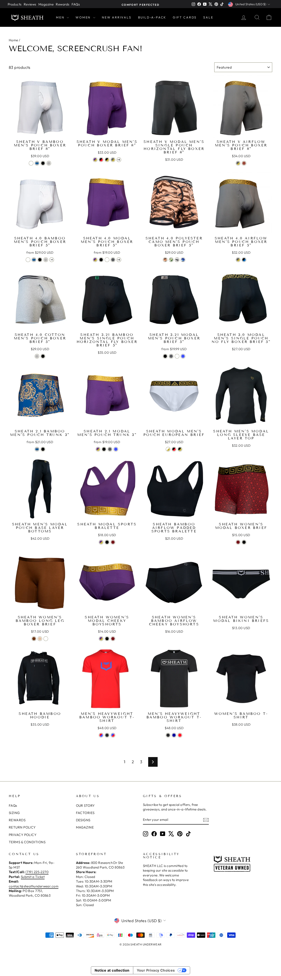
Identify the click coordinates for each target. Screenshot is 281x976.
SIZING (14, 813)
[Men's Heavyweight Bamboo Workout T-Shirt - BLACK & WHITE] (168, 735)
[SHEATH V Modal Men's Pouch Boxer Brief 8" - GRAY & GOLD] (113, 160)
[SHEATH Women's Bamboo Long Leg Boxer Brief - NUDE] (40, 639)
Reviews (30, 4)
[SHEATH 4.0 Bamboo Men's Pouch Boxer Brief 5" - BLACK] (40, 260)
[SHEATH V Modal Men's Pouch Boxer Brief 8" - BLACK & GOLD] (107, 160)
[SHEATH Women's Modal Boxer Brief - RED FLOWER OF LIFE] (238, 542)
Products (15, 4)
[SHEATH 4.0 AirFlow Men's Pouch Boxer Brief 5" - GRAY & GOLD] (238, 260)
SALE (208, 17)
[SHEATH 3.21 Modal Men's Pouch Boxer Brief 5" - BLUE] (183, 356)
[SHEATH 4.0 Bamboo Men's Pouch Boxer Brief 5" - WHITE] (28, 260)
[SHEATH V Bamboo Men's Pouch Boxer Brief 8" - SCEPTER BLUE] (37, 163)
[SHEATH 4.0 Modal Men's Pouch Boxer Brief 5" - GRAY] (113, 260)
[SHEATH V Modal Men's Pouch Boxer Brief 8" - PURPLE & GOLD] (95, 160)
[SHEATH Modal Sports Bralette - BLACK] (107, 542)
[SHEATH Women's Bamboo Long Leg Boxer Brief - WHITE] (46, 639)
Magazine (46, 4)
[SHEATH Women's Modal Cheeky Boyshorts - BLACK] (107, 639)
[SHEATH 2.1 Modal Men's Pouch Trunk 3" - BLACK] (104, 449)
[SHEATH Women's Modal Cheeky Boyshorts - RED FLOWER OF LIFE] (113, 639)
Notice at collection (112, 970)
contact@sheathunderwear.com (33, 886)
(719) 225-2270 (37, 872)
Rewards (62, 4)
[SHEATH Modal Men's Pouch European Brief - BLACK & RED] (174, 449)
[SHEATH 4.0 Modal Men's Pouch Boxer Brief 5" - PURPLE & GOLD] (95, 260)
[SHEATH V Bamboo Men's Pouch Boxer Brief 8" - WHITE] (31, 163)
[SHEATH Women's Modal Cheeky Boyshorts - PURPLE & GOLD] (101, 639)
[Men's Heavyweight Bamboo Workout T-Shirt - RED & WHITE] (180, 735)
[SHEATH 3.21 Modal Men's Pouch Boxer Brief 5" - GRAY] (171, 356)
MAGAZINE (85, 827)
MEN (61, 17)
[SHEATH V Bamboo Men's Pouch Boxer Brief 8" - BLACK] (43, 163)
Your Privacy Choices (156, 970)
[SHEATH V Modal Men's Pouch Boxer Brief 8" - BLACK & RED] (101, 160)
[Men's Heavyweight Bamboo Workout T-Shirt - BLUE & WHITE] (174, 735)
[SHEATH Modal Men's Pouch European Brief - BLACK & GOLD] (180, 449)
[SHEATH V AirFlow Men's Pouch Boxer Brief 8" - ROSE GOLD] (244, 163)
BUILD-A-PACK (152, 17)
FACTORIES (85, 813)
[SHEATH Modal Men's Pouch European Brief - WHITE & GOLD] (168, 449)
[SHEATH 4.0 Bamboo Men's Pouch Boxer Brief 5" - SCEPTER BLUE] (34, 260)
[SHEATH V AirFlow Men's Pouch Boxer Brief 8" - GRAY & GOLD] (238, 163)
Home (13, 40)
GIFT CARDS (185, 17)
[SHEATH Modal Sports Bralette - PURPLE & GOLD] (101, 542)
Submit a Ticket (33, 877)
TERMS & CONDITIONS (27, 842)
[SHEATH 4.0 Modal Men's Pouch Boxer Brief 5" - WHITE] (107, 260)
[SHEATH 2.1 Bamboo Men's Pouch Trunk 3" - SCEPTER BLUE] (37, 449)
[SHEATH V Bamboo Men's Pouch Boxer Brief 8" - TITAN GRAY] (49, 163)
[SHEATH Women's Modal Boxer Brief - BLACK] (244, 542)
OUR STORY (85, 805)
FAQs (76, 4)
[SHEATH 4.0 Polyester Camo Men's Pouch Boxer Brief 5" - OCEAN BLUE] (183, 260)
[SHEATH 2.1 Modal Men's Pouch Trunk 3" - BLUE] (116, 449)
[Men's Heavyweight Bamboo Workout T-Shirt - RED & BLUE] (101, 735)
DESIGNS (83, 820)
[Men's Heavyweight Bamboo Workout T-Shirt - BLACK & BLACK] (107, 735)
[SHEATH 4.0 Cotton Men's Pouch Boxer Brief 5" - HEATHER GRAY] (37, 356)
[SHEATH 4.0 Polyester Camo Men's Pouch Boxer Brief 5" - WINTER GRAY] (177, 260)
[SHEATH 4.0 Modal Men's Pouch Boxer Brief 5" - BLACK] (101, 260)
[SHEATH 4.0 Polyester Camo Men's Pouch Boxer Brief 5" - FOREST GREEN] (171, 260)
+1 (52, 259)
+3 (118, 159)
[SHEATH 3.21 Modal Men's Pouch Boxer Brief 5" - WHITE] (177, 356)
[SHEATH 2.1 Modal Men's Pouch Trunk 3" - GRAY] (110, 449)
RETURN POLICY (22, 827)
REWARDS (17, 820)
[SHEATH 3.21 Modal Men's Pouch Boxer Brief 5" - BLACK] (165, 356)
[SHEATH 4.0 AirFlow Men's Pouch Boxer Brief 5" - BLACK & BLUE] (244, 260)
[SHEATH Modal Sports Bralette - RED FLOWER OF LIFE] (113, 542)
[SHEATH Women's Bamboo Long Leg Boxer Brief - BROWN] (34, 639)
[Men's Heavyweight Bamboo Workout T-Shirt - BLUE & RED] (113, 735)
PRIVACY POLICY (22, 835)
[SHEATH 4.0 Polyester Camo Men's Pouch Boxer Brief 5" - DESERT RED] (165, 260)
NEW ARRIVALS (116, 17)
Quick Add (40, 133)
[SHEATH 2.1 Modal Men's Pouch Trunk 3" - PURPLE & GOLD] (98, 449)
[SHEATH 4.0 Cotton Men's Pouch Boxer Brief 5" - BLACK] (43, 356)
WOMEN (84, 17)
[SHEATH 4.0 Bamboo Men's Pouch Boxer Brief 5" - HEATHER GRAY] (46, 260)
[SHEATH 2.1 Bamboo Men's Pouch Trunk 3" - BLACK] (43, 449)
